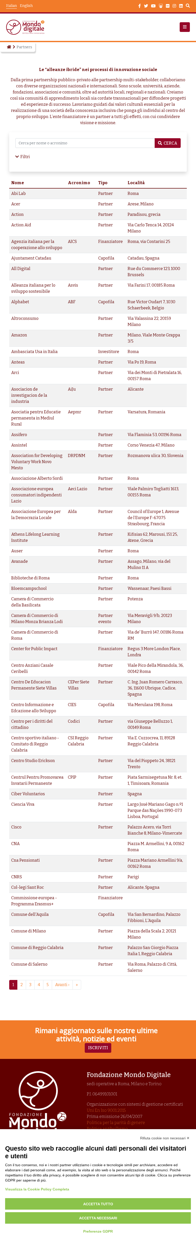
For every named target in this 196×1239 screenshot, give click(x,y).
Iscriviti (98, 1047)
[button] (185, 27)
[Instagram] (174, 6)
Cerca (170, 143)
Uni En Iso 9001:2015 (106, 1110)
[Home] (8, 47)
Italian (11, 6)
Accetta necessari (98, 1218)
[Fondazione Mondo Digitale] (26, 27)
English (26, 6)
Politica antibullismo (107, 1128)
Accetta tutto (98, 1204)
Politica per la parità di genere (116, 1122)
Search (188, 6)
